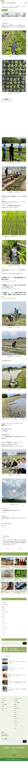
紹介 (14, 542)
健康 (3, 606)
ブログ (3, 710)
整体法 (3, 702)
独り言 (3, 609)
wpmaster (7, 536)
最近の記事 (8, 656)
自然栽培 (22, 542)
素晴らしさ (9, 542)
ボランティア (4, 627)
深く (21, 541)
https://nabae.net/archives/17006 (8, 298)
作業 (11, 539)
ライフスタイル (6, 537)
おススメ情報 (4, 604)
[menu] (26, 3)
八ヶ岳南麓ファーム (16, 539)
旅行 (3, 616)
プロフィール (4, 700)
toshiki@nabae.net (4, 735)
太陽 (5, 541)
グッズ (3, 632)
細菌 (12, 542)
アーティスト (4, 623)
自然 (19, 542)
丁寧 (9, 539)
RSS (15, 755)
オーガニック (5, 539)
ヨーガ (3, 630)
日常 (3, 613)
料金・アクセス (4, 708)
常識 (8, 541)
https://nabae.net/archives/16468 (8, 281)
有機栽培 (11, 541)
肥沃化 (16, 542)
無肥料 (23, 541)
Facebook (13, 755)
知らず (5, 542)
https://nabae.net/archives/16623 (8, 288)
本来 (14, 541)
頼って (11, 544)
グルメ (3, 618)
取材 (21, 539)
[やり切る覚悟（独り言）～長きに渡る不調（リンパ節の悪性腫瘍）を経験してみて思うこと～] (20, 548)
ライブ (3, 625)
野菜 (9, 544)
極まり (18, 541)
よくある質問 (4, 704)
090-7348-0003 (4, 734)
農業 (5, 544)
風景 (14, 544)
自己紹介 (4, 602)
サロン (3, 634)
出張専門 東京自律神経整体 (14, 748)
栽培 (16, 541)
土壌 (24, 539)
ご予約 (3, 706)
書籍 (3, 620)
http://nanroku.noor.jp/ (6, 101)
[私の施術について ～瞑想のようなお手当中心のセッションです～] (8, 548)
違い (7, 544)
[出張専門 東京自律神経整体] (8, 3)
